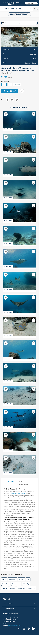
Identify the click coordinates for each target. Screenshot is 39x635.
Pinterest (17, 100)
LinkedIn (33, 628)
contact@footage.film (14, 625)
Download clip (29, 63)
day (28, 579)
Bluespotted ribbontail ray (26, 588)
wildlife (21, 579)
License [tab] (19, 481)
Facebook (19, 628)
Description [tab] (10, 481)
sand (4, 579)
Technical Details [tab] (22, 484)
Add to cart (9, 91)
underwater (12, 579)
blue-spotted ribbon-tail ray (17, 493)
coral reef (5, 584)
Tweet (12, 100)
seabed (4, 588)
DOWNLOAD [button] (31, 3)
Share (7, 100)
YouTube (23, 628)
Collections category (19, 14)
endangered (16, 584)
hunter (12, 588)
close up (26, 584)
